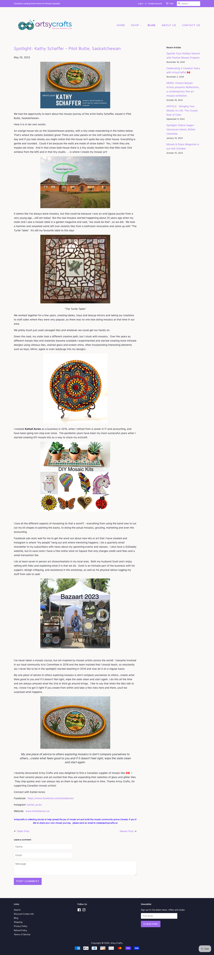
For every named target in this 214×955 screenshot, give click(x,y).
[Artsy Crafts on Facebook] (79, 910)
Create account (155, 3)
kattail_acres (34, 804)
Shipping (18, 922)
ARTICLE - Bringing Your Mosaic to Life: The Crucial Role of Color (182, 110)
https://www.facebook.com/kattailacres (51, 798)
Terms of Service (22, 934)
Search (17, 910)
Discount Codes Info (24, 914)
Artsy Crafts (116, 943)
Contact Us (191, 25)
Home (121, 25)
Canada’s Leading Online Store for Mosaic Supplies (37, 3)
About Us (169, 25)
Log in (140, 3)
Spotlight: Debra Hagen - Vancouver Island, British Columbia (181, 129)
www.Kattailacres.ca (37, 811)
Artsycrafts (19, 819)
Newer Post (126, 831)
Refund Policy (20, 930)
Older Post (23, 831)
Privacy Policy (20, 926)
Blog (16, 918)
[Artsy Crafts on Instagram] (83, 910)
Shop (135, 25)
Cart (172, 3)
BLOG (152, 25)
